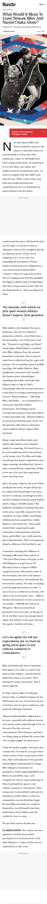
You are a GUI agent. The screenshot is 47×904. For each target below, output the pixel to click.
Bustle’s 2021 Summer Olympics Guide (22, 132)
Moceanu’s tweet (11, 567)
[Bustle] (9, 4)
